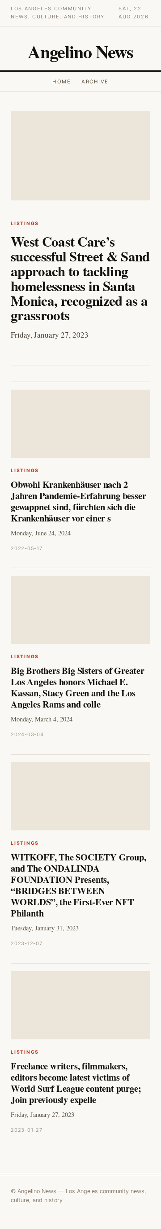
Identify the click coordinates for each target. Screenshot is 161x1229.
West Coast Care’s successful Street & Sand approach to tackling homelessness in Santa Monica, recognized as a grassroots (80, 278)
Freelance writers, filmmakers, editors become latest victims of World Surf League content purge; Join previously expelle (76, 1082)
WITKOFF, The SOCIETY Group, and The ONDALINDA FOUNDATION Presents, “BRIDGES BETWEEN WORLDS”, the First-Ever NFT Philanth (78, 885)
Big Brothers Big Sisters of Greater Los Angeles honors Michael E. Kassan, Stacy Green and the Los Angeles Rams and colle (77, 687)
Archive (94, 81)
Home (61, 81)
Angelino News (80, 52)
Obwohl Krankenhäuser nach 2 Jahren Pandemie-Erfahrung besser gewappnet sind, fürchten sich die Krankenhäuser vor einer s (78, 501)
